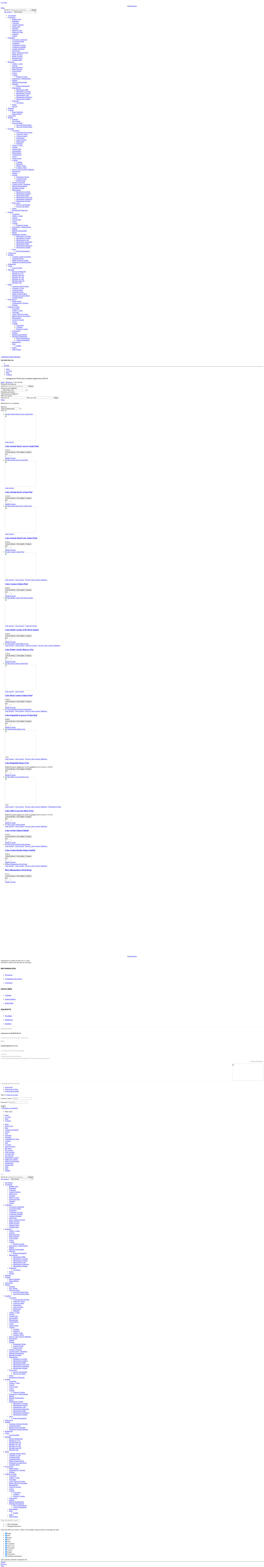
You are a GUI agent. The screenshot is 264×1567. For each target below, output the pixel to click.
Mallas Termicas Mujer (19, 294)
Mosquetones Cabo (22, 95)
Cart (6, 1133)
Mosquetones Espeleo (19, 234)
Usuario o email (6, 1098)
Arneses (14, 65)
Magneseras (20, 142)
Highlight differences (14, 1526)
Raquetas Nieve (17, 58)
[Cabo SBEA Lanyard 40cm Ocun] (75, 790)
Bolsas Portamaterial (23, 86)
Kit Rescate (16, 51)
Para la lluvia (12, 299)
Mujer (10, 284)
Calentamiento (17, 155)
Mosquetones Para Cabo (24, 197)
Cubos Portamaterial (22, 340)
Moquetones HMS (22, 90)
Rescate (14, 106)
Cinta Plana (20, 325)
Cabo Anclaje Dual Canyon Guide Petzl (22, 446)
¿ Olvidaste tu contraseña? (9, 1108)
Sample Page (9, 1163)
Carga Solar (12, 116)
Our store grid (9, 1154)
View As (3, 410)
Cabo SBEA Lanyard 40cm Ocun (19, 811)
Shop (6, 1119)
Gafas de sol (12, 253)
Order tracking (9, 1152)
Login (3, 1106)
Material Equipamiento (19, 82)
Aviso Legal (9, 1126)
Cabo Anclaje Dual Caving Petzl (18, 492)
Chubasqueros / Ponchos (20, 303)
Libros (10, 266)
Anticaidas (15, 312)
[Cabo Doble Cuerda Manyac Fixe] (17, 644)
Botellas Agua (16, 19)
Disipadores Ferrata (22, 177)
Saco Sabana (16, 121)
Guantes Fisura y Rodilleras (21, 184)
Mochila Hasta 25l (18, 275)
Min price (4, 398)
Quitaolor (15, 34)
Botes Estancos (17, 69)
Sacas (14, 249)
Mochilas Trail (17, 283)
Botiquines (15, 21)
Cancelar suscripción (11, 1130)
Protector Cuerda (21, 77)
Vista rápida (20, 452)
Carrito (7, 1132)
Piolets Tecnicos (17, 54)
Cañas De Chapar (22, 134)
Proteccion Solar (17, 32)
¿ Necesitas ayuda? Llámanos (11, 357)
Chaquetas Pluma (18, 258)
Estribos (14, 173)
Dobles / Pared (21, 166)
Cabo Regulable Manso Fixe (17, 763)
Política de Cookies (11, 1159)
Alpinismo (11, 38)
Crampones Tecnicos (19, 45)
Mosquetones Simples (23, 99)
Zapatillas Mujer (17, 297)
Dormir (10, 117)
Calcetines (15, 23)
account (4, 1564)
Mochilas (15, 84)
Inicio (3, 382)
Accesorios (11, 17)
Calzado (10, 110)
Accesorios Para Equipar (24, 132)
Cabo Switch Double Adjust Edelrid (20, 850)
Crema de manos (21, 136)
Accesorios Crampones (19, 40)
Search (34, 10)
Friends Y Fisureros (18, 182)
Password (4, 1102)
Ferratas (14, 175)
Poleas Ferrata (20, 181)
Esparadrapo (20, 138)
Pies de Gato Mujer (22, 206)
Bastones (11, 108)
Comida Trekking (18, 25)
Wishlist (7, 1170)
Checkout (8, 1135)
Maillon (14, 80)
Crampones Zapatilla (19, 47)
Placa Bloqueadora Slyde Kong (18, 870)
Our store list (9, 1156)
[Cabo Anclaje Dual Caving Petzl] (75, 473)
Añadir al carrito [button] (10, 458)
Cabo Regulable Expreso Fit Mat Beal (21, 715)
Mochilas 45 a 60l (18, 279)
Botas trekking (17, 114)
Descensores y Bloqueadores (21, 78)
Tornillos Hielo (17, 60)
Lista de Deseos (10, 1146)
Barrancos (11, 62)
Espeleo (10, 212)
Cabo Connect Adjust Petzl (16, 584)
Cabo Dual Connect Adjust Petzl (18, 695)
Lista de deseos (10, 452)
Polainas (15, 305)
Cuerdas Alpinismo (18, 49)
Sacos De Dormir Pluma (24, 127)
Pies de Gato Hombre (23, 205)
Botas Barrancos (17, 67)
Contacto (8, 1121)
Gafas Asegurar (21, 140)
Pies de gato (16, 203)
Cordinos (19, 162)
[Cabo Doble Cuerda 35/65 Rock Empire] (75, 611)
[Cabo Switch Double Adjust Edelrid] (17, 844)
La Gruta (4, 2)
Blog (6, 1128)
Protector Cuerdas (22, 225)
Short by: (4, 407)
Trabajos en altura (14, 307)
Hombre (10, 255)
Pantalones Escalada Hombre (21, 262)
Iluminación (12, 264)
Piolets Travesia (17, 56)
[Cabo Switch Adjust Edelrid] (15, 824)
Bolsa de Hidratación (19, 271)
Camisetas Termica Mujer (20, 286)
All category (12, 15)
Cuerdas (15, 75)
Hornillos (15, 28)
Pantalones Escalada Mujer (21, 296)
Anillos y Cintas (17, 64)
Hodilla (18, 346)
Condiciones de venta (12, 1139)
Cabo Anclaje (16, 71)
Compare (28, 452)
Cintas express (17, 158)
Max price (30, 398)
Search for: (7, 10)
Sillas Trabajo (16, 349)
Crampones (16, 43)
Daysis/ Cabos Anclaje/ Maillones (23, 169)
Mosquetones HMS (22, 195)
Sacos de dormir (17, 123)
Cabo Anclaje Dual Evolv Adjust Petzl (21, 538)
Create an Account (12, 1095)
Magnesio (19, 143)
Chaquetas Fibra (17, 290)
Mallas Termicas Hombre (20, 260)
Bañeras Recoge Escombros (21, 316)
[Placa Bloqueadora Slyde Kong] (16, 864)
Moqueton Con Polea (23, 192)
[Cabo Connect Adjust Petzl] (75, 565)
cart (2, 1566)
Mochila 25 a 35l (17, 273)
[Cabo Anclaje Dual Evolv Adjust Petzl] (75, 519)
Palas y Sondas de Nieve (20, 52)
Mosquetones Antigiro (23, 93)
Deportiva (19, 164)
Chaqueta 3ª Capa (18, 288)
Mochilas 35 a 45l (18, 277)
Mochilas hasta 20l (18, 281)
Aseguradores (16, 151)
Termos (14, 36)
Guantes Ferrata (21, 179)
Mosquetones (16, 88)
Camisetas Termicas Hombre (21, 257)
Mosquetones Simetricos (24, 97)
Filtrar (56, 398)
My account (9, 1150)
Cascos (14, 73)
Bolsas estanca (17, 301)
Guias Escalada (17, 268)
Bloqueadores (16, 153)
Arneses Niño (16, 149)
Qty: (6, 454)
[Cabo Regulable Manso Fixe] (75, 742)
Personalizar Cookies (12, 1157)
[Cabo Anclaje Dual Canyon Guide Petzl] (75, 427)
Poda (13, 344)
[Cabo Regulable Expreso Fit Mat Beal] (18, 709)
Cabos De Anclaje (18, 320)
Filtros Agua (16, 27)
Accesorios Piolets (18, 41)
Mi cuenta (8, 1148)
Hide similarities (12, 1524)
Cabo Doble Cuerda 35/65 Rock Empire (22, 630)
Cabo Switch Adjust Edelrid (17, 830)
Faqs (6, 1143)
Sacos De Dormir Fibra (23, 125)
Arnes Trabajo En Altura (20, 314)
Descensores (16, 171)
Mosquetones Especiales (24, 242)
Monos (14, 232)
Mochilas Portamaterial (19, 336)
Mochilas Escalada (18, 188)
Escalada (11, 129)
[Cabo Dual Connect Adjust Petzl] (75, 677)
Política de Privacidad (12, 1161)
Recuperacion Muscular (20, 210)
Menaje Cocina (17, 30)
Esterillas (15, 119)
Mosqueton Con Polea (23, 91)
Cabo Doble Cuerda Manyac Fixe (19, 649)
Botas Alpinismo (17, 112)
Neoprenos (15, 101)
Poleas (14, 104)
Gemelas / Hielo (21, 168)
